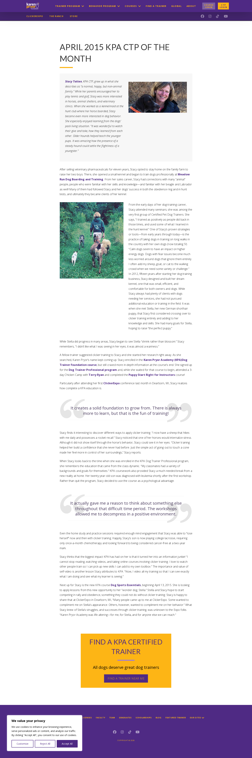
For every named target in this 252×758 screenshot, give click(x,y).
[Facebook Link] (114, 732)
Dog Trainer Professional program (93, 370)
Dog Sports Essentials (126, 585)
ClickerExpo (111, 383)
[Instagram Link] (122, 732)
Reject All (45, 743)
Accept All (67, 743)
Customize (22, 743)
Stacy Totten (73, 81)
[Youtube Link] (137, 732)
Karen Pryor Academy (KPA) (163, 360)
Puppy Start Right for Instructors (152, 375)
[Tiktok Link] (130, 732)
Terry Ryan (96, 375)
